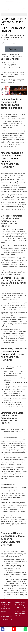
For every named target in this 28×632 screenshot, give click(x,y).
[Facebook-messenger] (2, 629)
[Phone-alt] (14, 629)
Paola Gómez (19, 314)
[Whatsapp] (25, 629)
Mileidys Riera (9, 314)
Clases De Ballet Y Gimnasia (11, 353)
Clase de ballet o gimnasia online (11, 158)
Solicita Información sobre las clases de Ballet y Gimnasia (14, 37)
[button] (14, 14)
